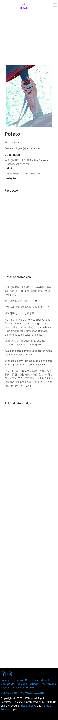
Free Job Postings (27, 683)
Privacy (5, 680)
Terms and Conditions (25, 680)
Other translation (32, 174)
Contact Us (7, 683)
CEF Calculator (9, 692)
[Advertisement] (29, 34)
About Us (45, 680)
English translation (14, 174)
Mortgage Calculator (33, 692)
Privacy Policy (28, 705)
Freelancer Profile (23, 687)
